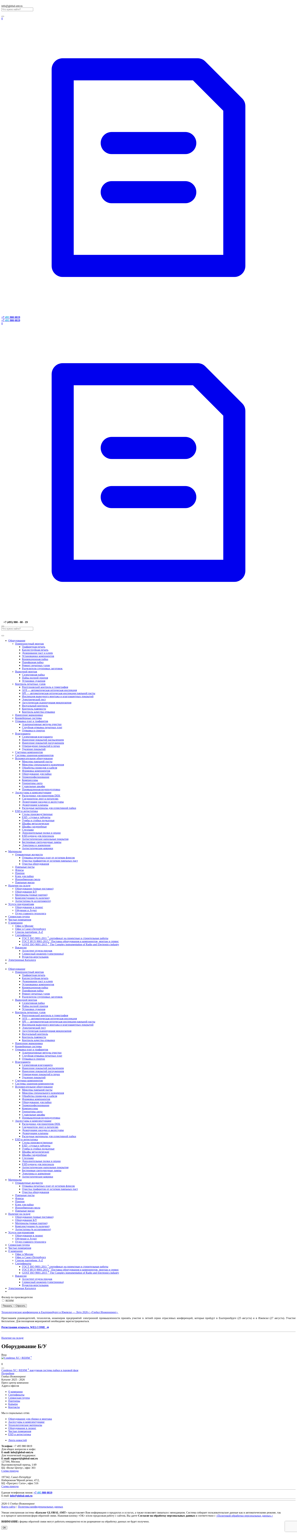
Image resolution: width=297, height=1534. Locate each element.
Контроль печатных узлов (30, 684)
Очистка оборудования (35, 863)
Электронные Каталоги (22, 959)
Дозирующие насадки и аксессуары (43, 801)
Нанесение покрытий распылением (43, 739)
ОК (4, 1527)
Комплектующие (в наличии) (32, 897)
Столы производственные (37, 814)
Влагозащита (22, 733)
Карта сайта (8, 1506)
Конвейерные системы (28, 718)
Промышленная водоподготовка (41, 789)
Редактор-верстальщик (35, 956)
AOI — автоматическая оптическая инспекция (49, 690)
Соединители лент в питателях (40, 798)
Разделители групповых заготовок (42, 668)
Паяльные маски (25, 882)
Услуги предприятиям (21, 904)
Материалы (15, 851)
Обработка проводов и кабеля (39, 767)
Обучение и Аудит (26, 910)
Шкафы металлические (35, 823)
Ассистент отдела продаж (37, 950)
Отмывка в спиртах (33, 730)
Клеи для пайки (24, 876)
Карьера (13, 1404)
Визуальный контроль (35, 705)
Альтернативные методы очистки (42, 724)
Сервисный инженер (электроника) (43, 953)
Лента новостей (17, 1440)
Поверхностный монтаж (29, 643)
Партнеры (14, 1400)
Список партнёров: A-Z (29, 932)
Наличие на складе (19, 885)
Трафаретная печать (33, 646)
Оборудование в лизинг (29, 907)
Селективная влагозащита (37, 736)
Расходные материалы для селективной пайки (49, 808)
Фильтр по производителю (17, 1297)
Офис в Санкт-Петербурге (30, 928)
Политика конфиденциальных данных (40, 1506)
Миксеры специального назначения (43, 764)
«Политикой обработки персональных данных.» (244, 1515)
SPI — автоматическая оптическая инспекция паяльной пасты (58, 693)
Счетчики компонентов (29, 752)
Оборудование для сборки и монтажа (30, 1418)
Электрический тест (34, 699)
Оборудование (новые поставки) (34, 888)
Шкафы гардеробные (34, 826)
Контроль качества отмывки (38, 711)
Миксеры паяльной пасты (37, 761)
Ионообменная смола (27, 879)
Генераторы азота (32, 783)
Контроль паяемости (34, 708)
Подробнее (7, 1373)
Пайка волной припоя (35, 677)
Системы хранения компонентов (34, 755)
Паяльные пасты (25, 866)
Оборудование (16, 640)
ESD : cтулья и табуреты (36, 817)
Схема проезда (10, 1470)
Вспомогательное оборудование (34, 758)
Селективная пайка (33, 674)
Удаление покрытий (34, 749)
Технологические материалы (25, 1425)
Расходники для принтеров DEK (41, 795)
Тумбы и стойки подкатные (38, 820)
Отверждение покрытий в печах (41, 746)
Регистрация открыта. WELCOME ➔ (25, 1327)
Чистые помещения (19, 919)
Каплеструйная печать (35, 649)
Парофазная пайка (32, 662)
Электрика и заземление (36, 845)
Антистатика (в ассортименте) (33, 901)
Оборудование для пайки (37, 773)
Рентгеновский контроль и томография (45, 687)
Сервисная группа (19, 916)
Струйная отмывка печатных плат (42, 727)
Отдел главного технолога (30, 913)
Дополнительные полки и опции (41, 832)
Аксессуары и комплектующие (33, 792)
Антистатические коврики (37, 848)
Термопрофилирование (35, 777)
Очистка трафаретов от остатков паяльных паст (50, 860)
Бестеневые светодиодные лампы (41, 842)
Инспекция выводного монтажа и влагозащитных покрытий (58, 696)
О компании (15, 922)
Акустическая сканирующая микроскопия (46, 702)
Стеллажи (28, 829)
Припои (20, 873)
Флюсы (19, 870)
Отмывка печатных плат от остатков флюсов (48, 857)
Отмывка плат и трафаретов (31, 721)
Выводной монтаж (26, 671)
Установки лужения (33, 680)
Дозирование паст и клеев (37, 652)
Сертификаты (23, 935)
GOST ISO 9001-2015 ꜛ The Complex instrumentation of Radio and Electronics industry (70, 944)
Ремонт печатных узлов (36, 665)
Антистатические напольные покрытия (45, 839)
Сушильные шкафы (33, 786)
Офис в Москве (24, 925)
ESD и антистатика (26, 811)
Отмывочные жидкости (29, 854)
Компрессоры (30, 780)
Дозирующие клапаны (35, 804)
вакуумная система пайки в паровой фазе (39, 1370)
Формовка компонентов (36, 770)
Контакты (14, 1407)
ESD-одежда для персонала (38, 835)
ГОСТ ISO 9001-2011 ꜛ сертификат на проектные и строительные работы (65, 938)
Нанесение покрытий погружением (43, 742)
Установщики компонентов (38, 656)
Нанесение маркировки (29, 715)
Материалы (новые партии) (31, 894)
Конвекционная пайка (35, 659)
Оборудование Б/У (26, 891)
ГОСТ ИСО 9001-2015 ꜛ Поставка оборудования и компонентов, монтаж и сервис (70, 941)
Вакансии (21, 947)
